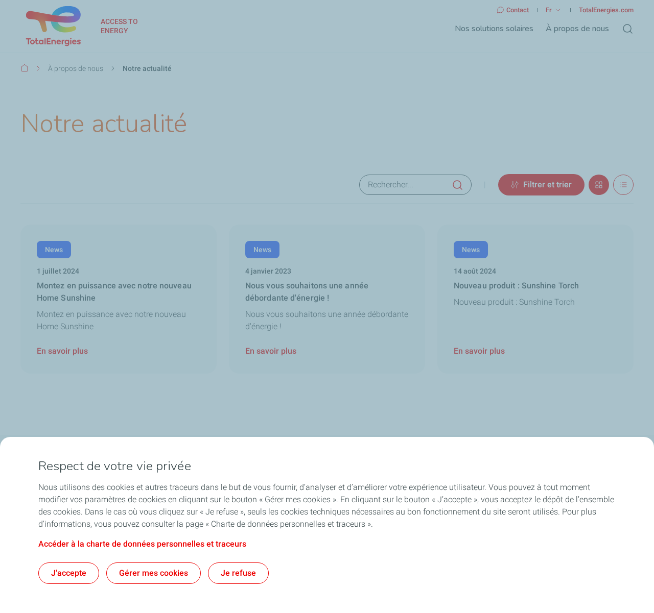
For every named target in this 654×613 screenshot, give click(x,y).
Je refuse (238, 573)
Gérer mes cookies (153, 573)
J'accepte (68, 573)
